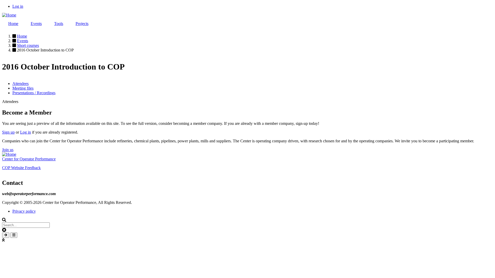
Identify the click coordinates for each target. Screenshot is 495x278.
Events (36, 23)
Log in (17, 6)
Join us (7, 149)
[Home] (9, 15)
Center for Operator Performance (29, 159)
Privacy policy (24, 211)
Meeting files (23, 88)
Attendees (20, 83)
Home (13, 23)
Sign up (8, 132)
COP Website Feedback (21, 168)
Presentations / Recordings (33, 93)
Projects (82, 23)
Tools (58, 23)
